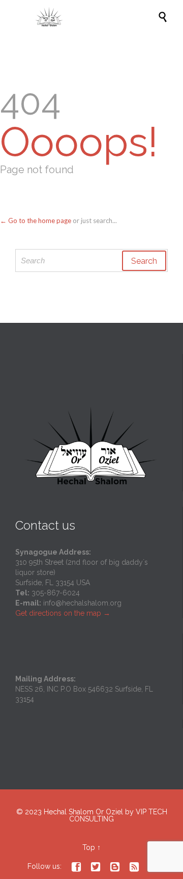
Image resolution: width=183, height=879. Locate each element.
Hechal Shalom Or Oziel (84, 812)
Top (88, 847)
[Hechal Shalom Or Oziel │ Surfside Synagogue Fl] (97, 16)
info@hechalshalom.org (82, 603)
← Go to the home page (35, 220)
